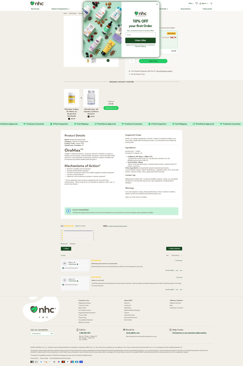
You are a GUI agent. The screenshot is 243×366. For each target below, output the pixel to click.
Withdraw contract (84, 322)
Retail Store (127, 308)
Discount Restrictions (130, 317)
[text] (121, 81)
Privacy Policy (82, 317)
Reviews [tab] (64, 243)
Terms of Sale (83, 315)
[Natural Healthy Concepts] (37, 3)
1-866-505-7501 (84, 333)
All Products (73, 13)
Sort (167, 255)
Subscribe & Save (129, 315)
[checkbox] (69, 119)
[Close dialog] (157, 4)
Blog (171, 305)
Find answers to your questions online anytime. (189, 333)
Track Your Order (84, 305)
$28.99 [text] (92, 116)
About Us (127, 303)
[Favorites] (197, 3)
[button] (77, 231)
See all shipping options (164, 71)
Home (65, 13)
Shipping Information (85, 303)
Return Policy (82, 308)
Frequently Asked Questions (87, 312)
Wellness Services (175, 303)
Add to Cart (153, 61)
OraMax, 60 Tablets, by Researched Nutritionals (71, 112)
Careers (126, 312)
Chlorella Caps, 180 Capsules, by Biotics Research (91, 111)
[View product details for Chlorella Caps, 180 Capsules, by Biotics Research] (91, 98)
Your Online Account (85, 310)
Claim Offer (140, 40)
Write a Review (176, 249)
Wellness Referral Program (132, 310)
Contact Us (127, 305)
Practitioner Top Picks (176, 308)
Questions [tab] (72, 243)
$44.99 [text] (73, 118)
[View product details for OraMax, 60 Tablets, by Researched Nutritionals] (71, 98)
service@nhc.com (133, 333)
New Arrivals (128, 320)
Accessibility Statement (86, 320)
